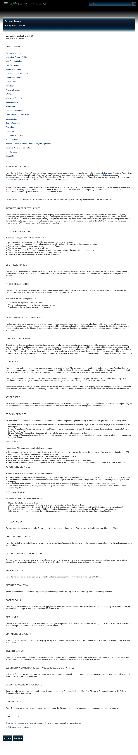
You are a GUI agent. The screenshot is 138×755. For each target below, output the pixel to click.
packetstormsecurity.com (15, 177)
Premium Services (13, 90)
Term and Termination (14, 111)
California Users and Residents (18, 148)
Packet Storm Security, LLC (32, 754)
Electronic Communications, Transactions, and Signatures (28, 144)
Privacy (24, 752)
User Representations (14, 61)
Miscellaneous (11, 152)
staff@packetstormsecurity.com (18, 727)
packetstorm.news (108, 175)
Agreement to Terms (14, 53)
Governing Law (11, 119)
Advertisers (10, 86)
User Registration (12, 65)
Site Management (12, 102)
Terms (8, 752)
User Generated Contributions (17, 73)
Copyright (16, 752)
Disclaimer (10, 131)
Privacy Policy (11, 107)
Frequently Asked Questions (16, 25)
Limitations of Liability (14, 135)
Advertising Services (14, 98)
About (2, 752)
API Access (10, 94)
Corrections (10, 127)
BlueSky (32, 752)
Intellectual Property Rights (16, 57)
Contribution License (14, 78)
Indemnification (12, 140)
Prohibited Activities (13, 69)
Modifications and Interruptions (18, 115)
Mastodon (42, 752)
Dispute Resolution (13, 123)
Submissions (11, 82)
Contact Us (10, 156)
